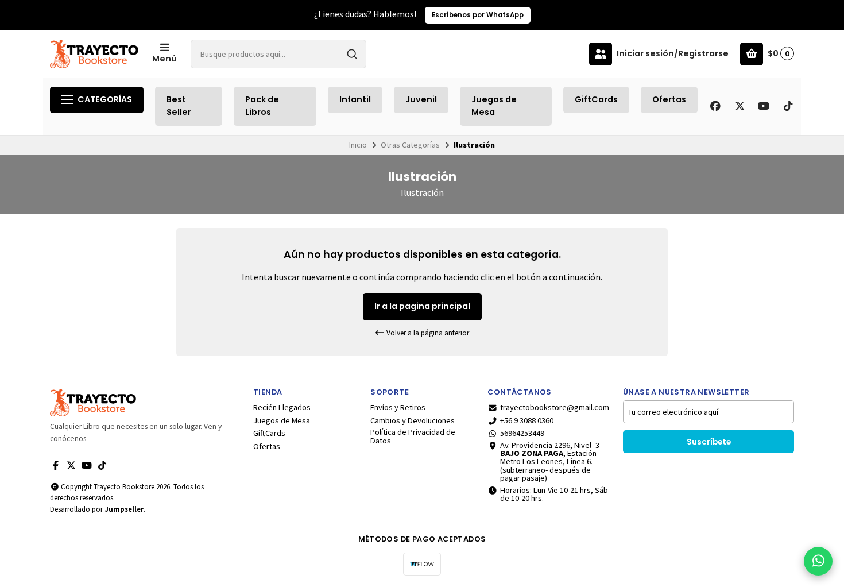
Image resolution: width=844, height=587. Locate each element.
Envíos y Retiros (397, 407)
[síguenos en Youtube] (763, 106)
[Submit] (352, 54)
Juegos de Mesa (494, 106)
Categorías (105, 99)
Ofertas (669, 99)
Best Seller (179, 106)
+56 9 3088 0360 (526, 420)
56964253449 (522, 433)
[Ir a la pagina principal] (94, 54)
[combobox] (278, 54)
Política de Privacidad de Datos (412, 436)
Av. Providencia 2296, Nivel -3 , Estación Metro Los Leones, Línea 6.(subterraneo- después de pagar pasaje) (549, 461)
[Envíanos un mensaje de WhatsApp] (818, 561)
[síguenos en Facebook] (715, 106)
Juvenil (421, 99)
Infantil (355, 99)
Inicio (358, 145)
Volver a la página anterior (427, 333)
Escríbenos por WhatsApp (478, 15)
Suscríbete (709, 442)
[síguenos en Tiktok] (787, 106)
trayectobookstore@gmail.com (554, 407)
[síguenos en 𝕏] (739, 106)
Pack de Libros (262, 106)
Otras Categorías (410, 145)
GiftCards (596, 99)
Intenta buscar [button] (271, 277)
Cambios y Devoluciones (412, 420)
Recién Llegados (282, 407)
